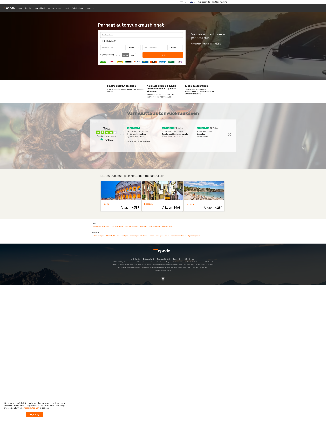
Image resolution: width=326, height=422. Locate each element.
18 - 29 (118, 55)
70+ (132, 55)
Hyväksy (34, 414)
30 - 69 (125, 55)
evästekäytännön (30, 408)
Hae (163, 55)
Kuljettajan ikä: (106, 55)
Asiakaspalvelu (204, 2)
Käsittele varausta (219, 2)
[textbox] (141, 35)
